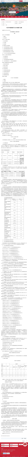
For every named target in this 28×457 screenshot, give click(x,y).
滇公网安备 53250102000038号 (16, 456)
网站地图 (2, 448)
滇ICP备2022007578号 (8, 456)
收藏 (22, 438)
